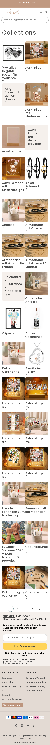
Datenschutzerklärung (13, 663)
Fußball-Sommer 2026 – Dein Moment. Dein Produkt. (13, 554)
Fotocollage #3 (34, 405)
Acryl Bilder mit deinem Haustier (12, 94)
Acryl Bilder (34, 68)
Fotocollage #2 (11, 405)
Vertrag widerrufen (12, 705)
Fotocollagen (35, 473)
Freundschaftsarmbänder (35, 510)
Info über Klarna (34, 690)
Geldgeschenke (36, 594)
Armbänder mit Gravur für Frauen (13, 263)
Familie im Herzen (33, 370)
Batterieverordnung (35, 686)
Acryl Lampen (12, 151)
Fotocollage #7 (11, 475)
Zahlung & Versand (35, 678)
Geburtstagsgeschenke (13, 594)
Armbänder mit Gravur (34, 226)
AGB (4, 690)
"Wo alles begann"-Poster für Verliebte (9, 73)
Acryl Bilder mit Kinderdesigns (36, 113)
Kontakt (6, 695)
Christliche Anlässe (33, 300)
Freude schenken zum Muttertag (13, 512)
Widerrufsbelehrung (12, 686)
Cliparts (8, 333)
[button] (2, 12)
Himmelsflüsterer (28, 743)
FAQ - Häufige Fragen (12, 699)
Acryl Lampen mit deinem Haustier (34, 137)
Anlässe (8, 225)
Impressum (7, 678)
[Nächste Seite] (39, 609)
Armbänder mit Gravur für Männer (36, 263)
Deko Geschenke (10, 370)
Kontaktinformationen (37, 682)
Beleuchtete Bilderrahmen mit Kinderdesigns (13, 285)
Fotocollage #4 (11, 440)
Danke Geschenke (34, 335)
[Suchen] (46, 19)
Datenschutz (8, 682)
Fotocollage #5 (34, 440)
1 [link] (10, 608)
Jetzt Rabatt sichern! (25, 646)
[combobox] (25, 20)
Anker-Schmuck (32, 184)
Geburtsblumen (36, 548)
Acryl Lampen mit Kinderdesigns (13, 186)
